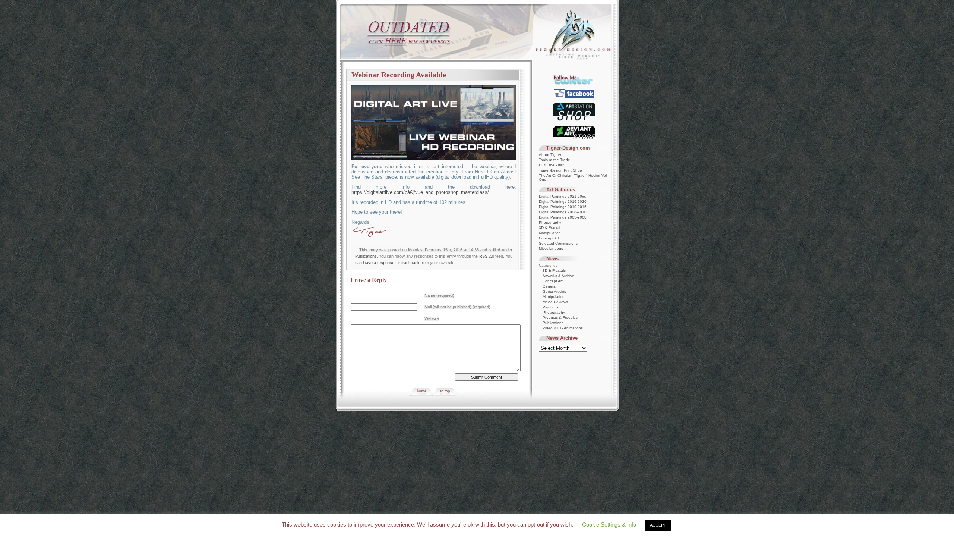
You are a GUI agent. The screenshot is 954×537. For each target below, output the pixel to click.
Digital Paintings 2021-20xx (562, 196)
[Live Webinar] (433, 158)
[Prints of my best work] (574, 121)
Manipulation (550, 233)
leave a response (378, 262)
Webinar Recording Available (398, 74)
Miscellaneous (551, 248)
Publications (366, 256)
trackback (410, 262)
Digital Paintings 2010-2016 (563, 207)
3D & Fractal (549, 228)
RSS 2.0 (486, 256)
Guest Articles (554, 291)
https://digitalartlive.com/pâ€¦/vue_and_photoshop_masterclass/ (420, 192)
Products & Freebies (560, 317)
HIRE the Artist (551, 165)
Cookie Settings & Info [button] (609, 524)
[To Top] (445, 395)
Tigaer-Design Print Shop (560, 170)
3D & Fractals (554, 270)
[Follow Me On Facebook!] (574, 97)
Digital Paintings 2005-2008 (563, 217)
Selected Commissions (558, 243)
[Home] (421, 395)
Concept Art (549, 238)
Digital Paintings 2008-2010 (563, 212)
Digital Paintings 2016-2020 (563, 202)
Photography (550, 222)
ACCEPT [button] (658, 525)
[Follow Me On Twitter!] (574, 83)
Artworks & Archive (558, 276)
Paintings (551, 307)
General (549, 286)
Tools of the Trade (554, 160)
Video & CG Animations (563, 328)
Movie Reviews (555, 302)
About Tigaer (550, 155)
